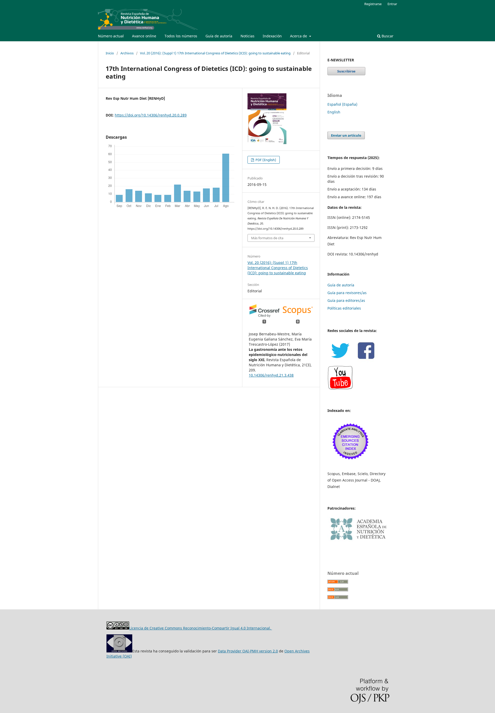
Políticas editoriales (344, 308)
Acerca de (299, 36)
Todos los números (180, 36)
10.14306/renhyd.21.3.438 (271, 375)
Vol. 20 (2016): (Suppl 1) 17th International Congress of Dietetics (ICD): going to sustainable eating (215, 53)
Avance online (144, 36)
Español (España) (342, 104)
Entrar (392, 4)
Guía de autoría (218, 36)
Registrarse (373, 4)
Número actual (111, 36)
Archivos (127, 53)
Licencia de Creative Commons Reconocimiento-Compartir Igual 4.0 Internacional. (200, 628)
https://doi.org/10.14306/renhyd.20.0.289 (151, 115)
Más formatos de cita (267, 238)
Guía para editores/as (346, 300)
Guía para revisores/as (347, 292)
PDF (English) (265, 159)
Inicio (110, 53)
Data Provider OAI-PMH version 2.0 (248, 651)
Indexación (272, 36)
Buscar (387, 36)
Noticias (247, 36)
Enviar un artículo (346, 135)
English (333, 112)
